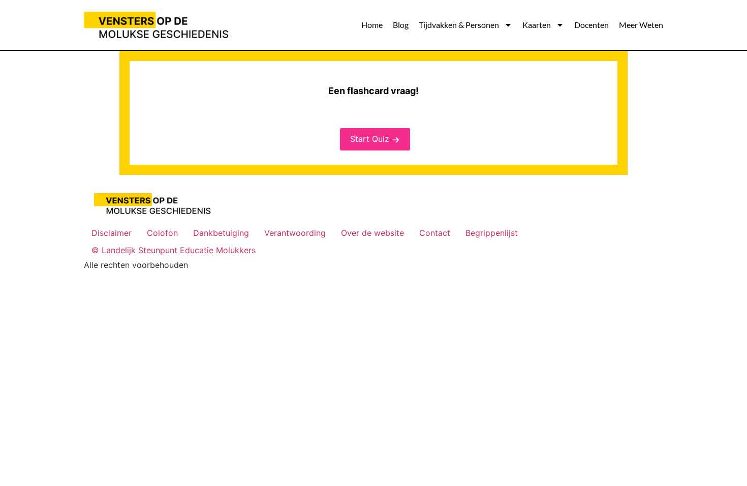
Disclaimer (111, 233)
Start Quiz (369, 139)
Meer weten (641, 24)
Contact (434, 233)
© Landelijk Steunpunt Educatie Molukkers (173, 250)
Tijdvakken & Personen (459, 24)
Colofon (162, 233)
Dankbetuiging (221, 233)
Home (372, 24)
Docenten (591, 24)
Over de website (372, 233)
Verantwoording (295, 233)
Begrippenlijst (491, 233)
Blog (401, 24)
